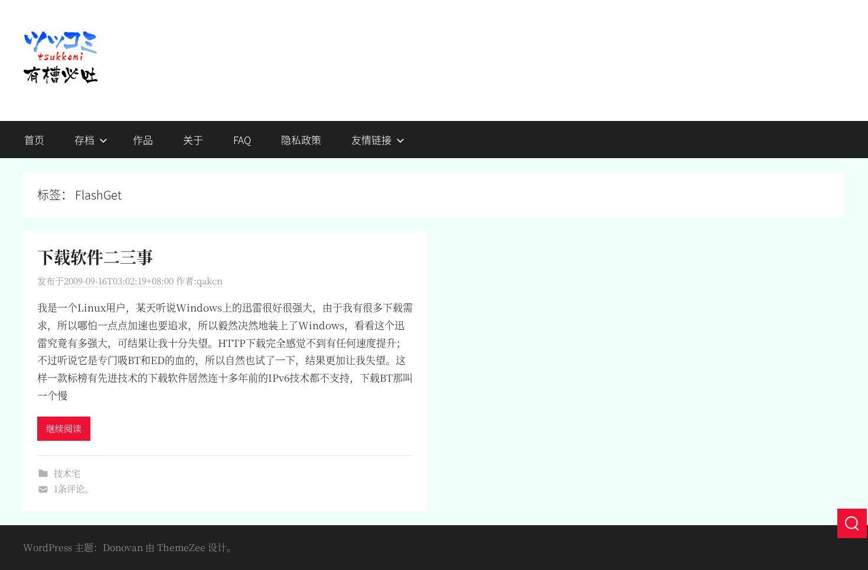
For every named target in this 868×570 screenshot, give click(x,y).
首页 (34, 139)
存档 (84, 139)
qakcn (210, 280)
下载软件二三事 (95, 256)
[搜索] (852, 523)
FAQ (242, 139)
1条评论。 (73, 488)
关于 (193, 139)
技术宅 (67, 473)
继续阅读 (63, 428)
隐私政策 (301, 139)
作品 (143, 139)
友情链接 (371, 139)
